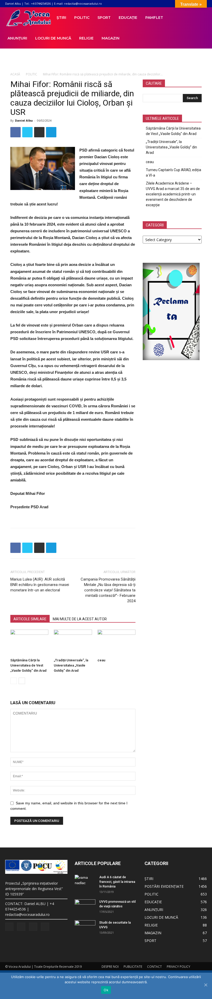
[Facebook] (9, 927)
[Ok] (205, 984)
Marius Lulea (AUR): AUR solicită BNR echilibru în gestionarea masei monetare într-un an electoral (39, 584)
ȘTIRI (61, 17)
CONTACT (154, 966)
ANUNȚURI (17, 38)
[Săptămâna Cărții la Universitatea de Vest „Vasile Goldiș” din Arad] (29, 643)
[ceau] (116, 643)
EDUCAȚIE (128, 17)
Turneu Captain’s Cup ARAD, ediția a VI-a (173, 172)
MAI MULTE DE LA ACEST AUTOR (80, 619)
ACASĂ (15, 74)
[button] (200, 17)
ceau (101, 660)
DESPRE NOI (110, 966)
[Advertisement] (106, 60)
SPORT (104, 17)
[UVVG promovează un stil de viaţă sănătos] (85, 906)
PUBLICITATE (133, 966)
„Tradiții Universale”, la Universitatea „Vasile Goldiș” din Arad (71, 665)
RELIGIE (86, 38)
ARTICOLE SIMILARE (30, 619)
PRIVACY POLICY (178, 966)
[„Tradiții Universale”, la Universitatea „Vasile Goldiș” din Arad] (73, 643)
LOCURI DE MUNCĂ (53, 38)
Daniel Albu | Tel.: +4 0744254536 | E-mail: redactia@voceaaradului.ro (53, 3)
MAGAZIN (110, 38)
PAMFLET (154, 17)
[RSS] (21, 927)
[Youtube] (45, 927)
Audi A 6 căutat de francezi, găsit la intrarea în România (117, 881)
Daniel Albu (24, 120)
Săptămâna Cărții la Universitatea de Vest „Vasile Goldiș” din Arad (28, 665)
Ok (106, 990)
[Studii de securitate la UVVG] (85, 927)
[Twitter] (33, 927)
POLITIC (81, 17)
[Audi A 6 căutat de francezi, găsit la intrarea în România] (85, 880)
